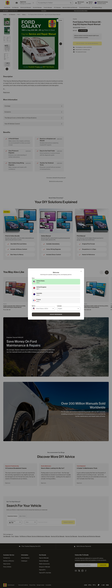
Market (33, 305)
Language (59, 305)
